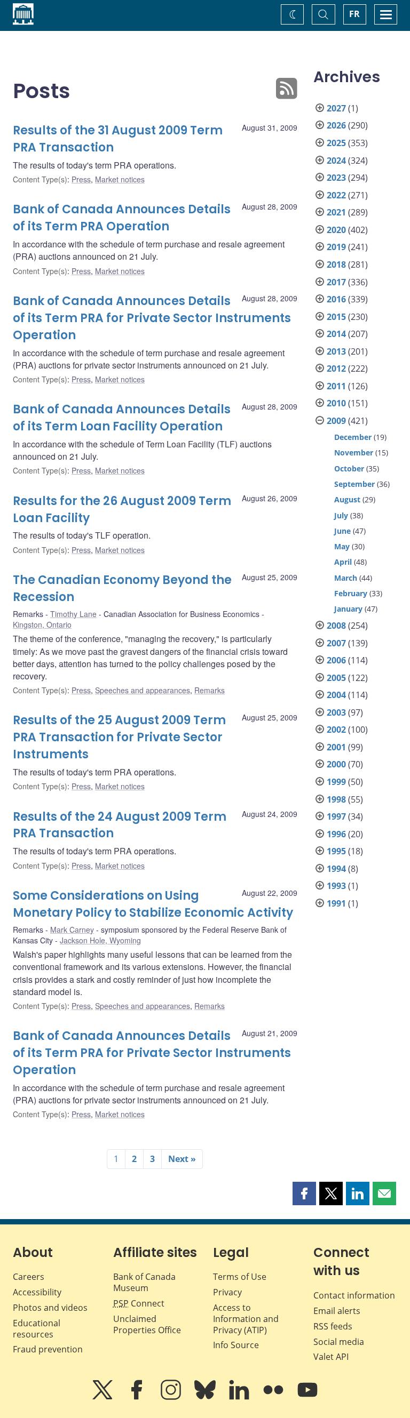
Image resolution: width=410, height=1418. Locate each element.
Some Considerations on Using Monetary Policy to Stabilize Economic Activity (153, 904)
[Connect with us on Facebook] (138, 1397)
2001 (336, 747)
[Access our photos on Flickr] (274, 1397)
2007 (336, 643)
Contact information (354, 1295)
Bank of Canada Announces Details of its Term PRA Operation (122, 218)
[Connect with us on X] (103, 1397)
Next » (182, 1159)
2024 (336, 160)
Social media (338, 1342)
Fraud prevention (48, 1349)
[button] (304, 1193)
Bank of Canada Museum (144, 1282)
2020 (336, 230)
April (343, 562)
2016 (336, 299)
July (341, 515)
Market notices (120, 179)
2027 (336, 108)
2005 (336, 678)
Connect (138, 1303)
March (345, 578)
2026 (336, 125)
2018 (336, 264)
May (342, 546)
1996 (336, 834)
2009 (336, 421)
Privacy (227, 1292)
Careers (28, 1277)
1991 (336, 903)
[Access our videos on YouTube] (307, 1397)
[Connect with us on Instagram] (172, 1397)
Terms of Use (239, 1277)
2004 (336, 695)
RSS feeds (332, 1326)
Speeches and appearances (142, 690)
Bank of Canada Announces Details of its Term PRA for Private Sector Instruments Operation (152, 318)
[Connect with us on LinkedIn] (240, 1397)
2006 (336, 660)
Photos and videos (50, 1307)
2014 (336, 334)
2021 (336, 212)
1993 (336, 886)
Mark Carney (72, 929)
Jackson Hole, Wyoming (100, 940)
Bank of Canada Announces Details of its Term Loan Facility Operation (122, 418)
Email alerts (336, 1311)
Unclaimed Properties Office (147, 1324)
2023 (336, 177)
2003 (336, 712)
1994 (336, 869)
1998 (336, 799)
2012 (336, 368)
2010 (336, 403)
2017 (336, 282)
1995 (336, 851)
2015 (336, 317)
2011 (336, 386)
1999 (336, 782)
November (353, 452)
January (348, 609)
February (350, 593)
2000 (336, 764)
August (347, 499)
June (342, 531)
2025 (336, 143)
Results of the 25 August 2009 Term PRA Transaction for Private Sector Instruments (119, 737)
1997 (336, 816)
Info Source (236, 1345)
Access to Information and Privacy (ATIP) (246, 1319)
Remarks (209, 690)
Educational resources (36, 1328)
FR (354, 14)
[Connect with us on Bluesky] (206, 1397)
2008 (336, 625)
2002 (336, 729)
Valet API (331, 1357)
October (349, 468)
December (353, 437)
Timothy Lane (73, 613)
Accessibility (37, 1292)
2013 (336, 351)
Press (81, 179)
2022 (336, 195)
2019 (336, 247)
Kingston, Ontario (42, 624)
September (354, 484)
